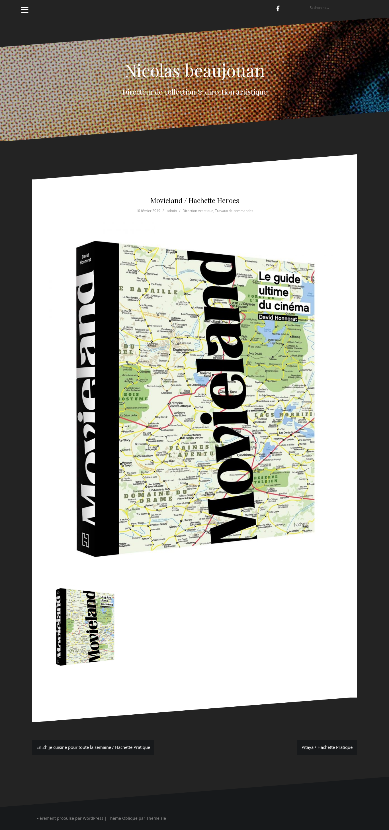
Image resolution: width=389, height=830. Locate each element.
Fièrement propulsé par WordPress (69, 818)
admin (172, 210)
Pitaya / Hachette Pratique (327, 747)
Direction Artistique (198, 210)
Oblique (130, 818)
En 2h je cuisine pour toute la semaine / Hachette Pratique (93, 747)
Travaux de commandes (234, 210)
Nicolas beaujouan (194, 69)
